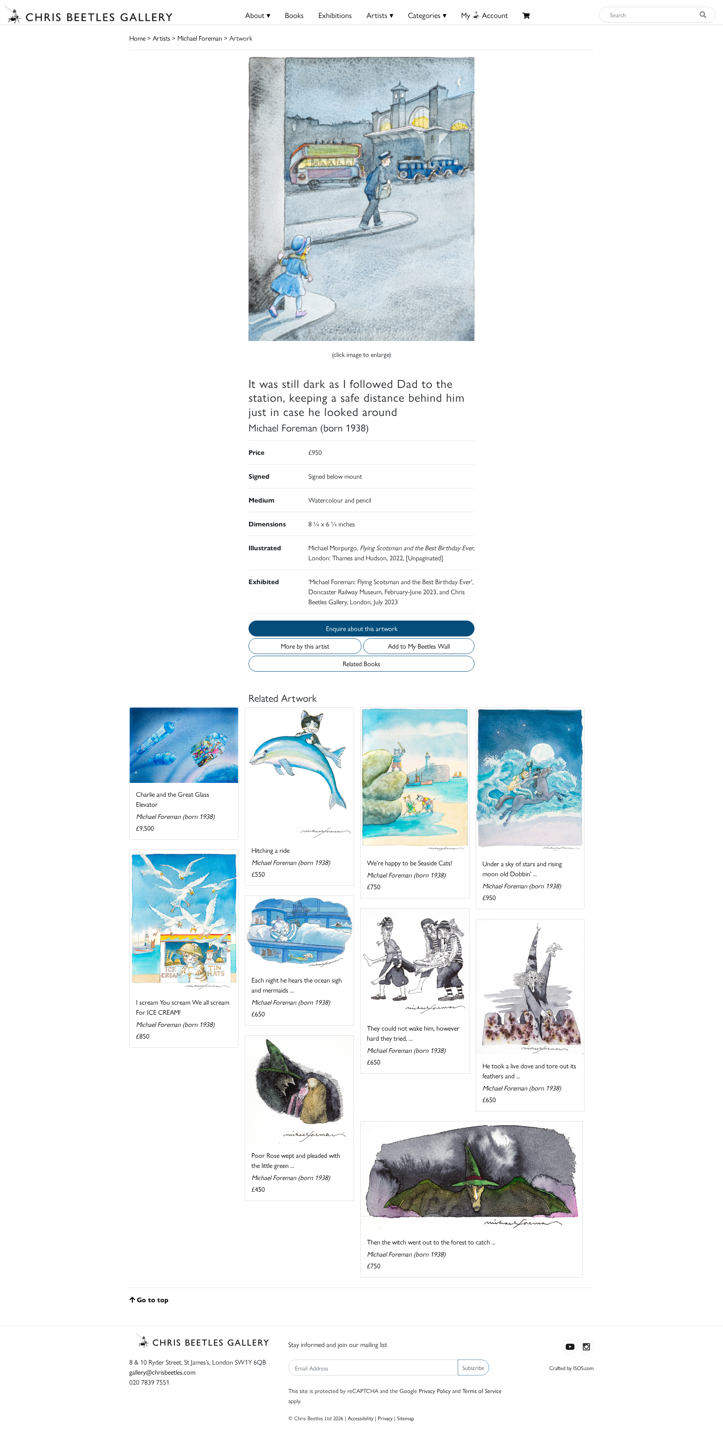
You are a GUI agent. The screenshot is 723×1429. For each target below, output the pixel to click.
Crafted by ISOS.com (571, 1368)
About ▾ (257, 15)
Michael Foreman (199, 38)
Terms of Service (482, 1390)
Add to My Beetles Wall (419, 646)
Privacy (385, 1418)
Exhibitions (335, 15)
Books (294, 15)
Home (137, 38)
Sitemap (405, 1418)
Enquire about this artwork (361, 628)
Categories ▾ (427, 15)
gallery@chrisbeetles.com (162, 1372)
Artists (161, 38)
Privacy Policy (435, 1390)
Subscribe (473, 1367)
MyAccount (484, 15)
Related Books (361, 663)
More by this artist (305, 646)
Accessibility (360, 1418)
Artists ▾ (380, 15)
